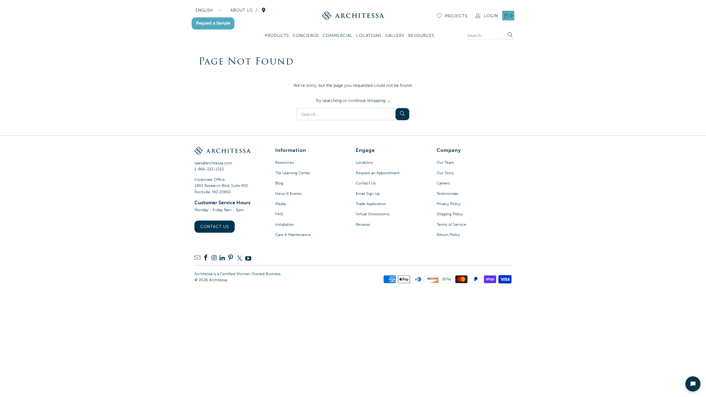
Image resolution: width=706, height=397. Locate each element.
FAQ (279, 214)
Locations (364, 162)
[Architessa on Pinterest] (231, 258)
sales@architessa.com (213, 163)
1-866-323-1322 (209, 169)
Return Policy (448, 234)
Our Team (445, 162)
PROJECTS (456, 16)
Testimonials (447, 193)
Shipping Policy (450, 214)
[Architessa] (353, 15)
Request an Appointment (378, 173)
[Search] (510, 35)
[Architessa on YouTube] (248, 258)
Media (280, 204)
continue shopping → (369, 100)
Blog (279, 183)
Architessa (218, 280)
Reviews (363, 224)
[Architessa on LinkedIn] (222, 258)
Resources (284, 162)
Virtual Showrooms (372, 214)
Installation (284, 224)
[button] (277, 36)
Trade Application (371, 204)
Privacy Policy (449, 204)
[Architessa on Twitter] (239, 258)
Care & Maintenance (293, 234)
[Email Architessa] (197, 258)
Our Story (445, 173)
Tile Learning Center (293, 173)
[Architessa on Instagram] (214, 258)
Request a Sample (213, 23)
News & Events (288, 193)
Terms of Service (451, 224)
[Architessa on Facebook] (206, 258)
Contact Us (214, 226)
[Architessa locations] (263, 10)
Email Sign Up (368, 193)
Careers (443, 183)
